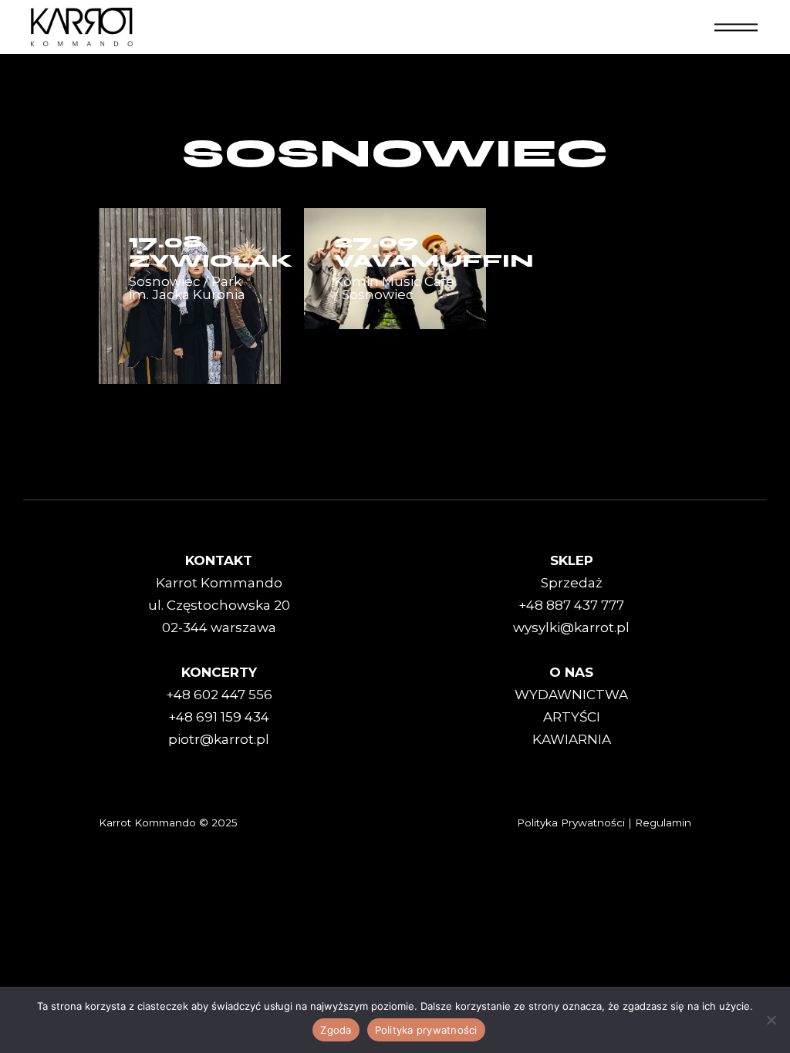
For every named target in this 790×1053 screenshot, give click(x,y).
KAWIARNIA (571, 739)
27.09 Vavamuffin (433, 251)
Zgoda (335, 1030)
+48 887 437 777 (571, 605)
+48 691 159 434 (218, 717)
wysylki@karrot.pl (571, 627)
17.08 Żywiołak (211, 251)
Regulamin (663, 822)
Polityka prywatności (426, 1030)
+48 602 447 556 (219, 694)
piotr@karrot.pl (218, 739)
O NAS (571, 672)
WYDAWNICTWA (571, 694)
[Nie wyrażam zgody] (770, 1020)
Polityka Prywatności (571, 822)
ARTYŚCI (571, 717)
